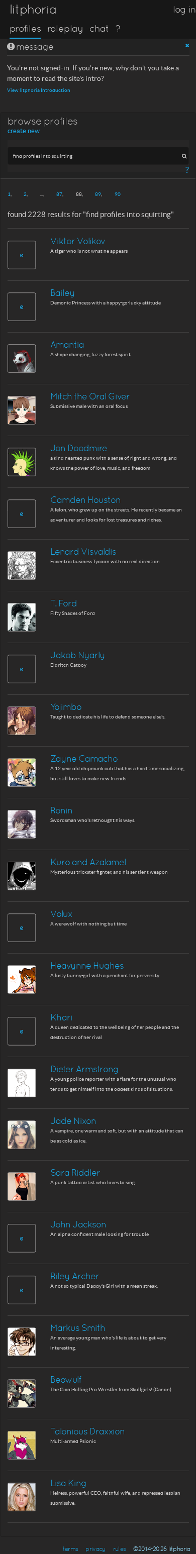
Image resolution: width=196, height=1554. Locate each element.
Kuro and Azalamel (88, 862)
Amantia (67, 344)
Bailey (62, 292)
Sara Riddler (75, 1172)
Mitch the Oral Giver (90, 396)
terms (70, 1548)
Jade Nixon (73, 1120)
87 (59, 194)
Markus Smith (77, 1327)
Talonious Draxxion (87, 1431)
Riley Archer (74, 1276)
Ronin (61, 810)
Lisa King (68, 1483)
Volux (61, 913)
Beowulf (65, 1379)
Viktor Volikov (77, 241)
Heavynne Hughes (87, 965)
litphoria (33, 9)
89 (98, 194)
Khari (61, 1017)
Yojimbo (65, 706)
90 (118, 194)
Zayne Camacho (84, 758)
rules (119, 1548)
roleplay (65, 28)
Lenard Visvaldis (83, 551)
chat (99, 28)
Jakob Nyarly (77, 655)
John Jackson (78, 1224)
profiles (25, 28)
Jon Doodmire (78, 448)
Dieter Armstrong (84, 1069)
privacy (95, 1548)
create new (24, 131)
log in (184, 9)
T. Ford (63, 603)
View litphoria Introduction (38, 90)
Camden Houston (85, 499)
